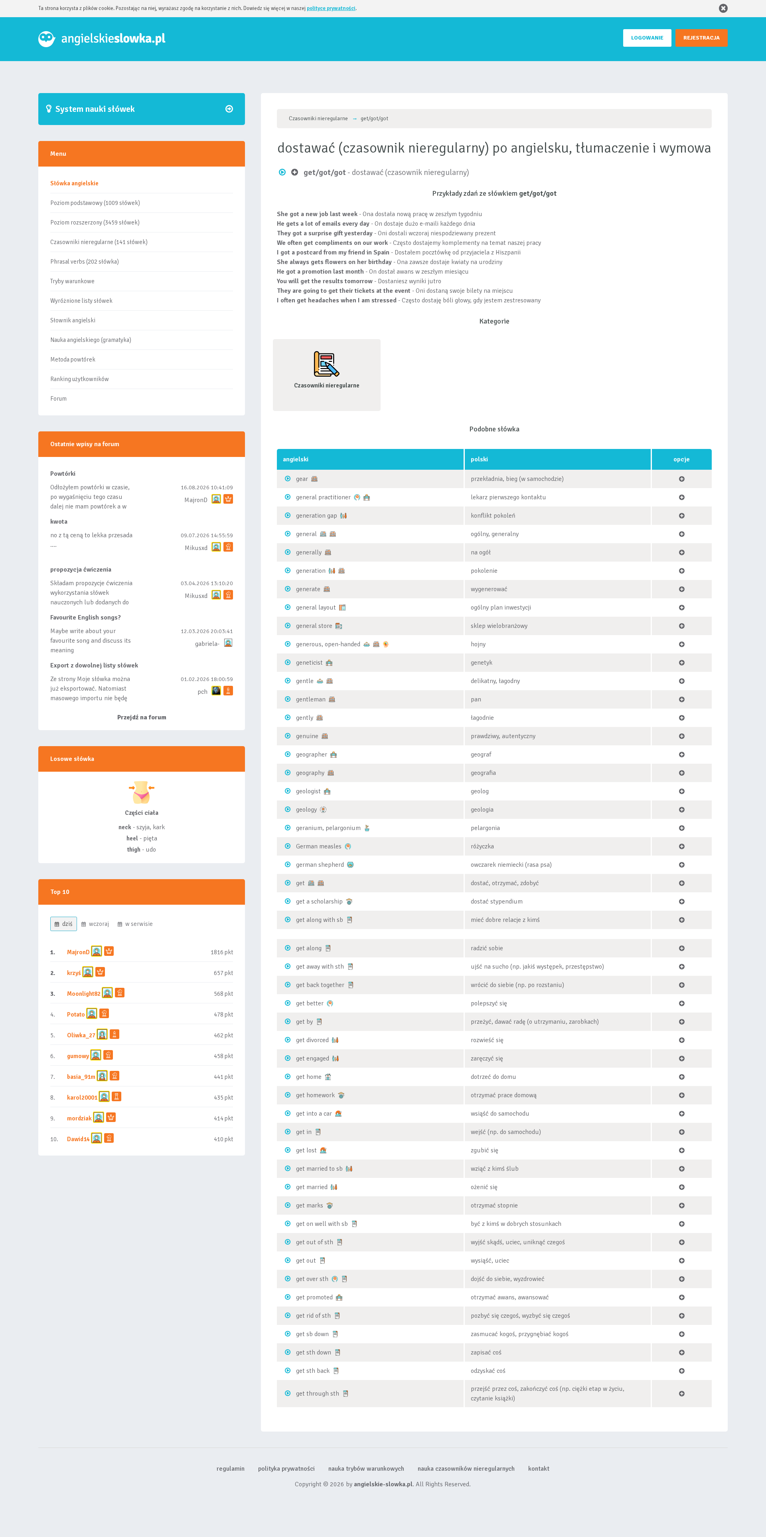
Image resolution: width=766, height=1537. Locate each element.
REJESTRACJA (701, 37)
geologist (308, 791)
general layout (316, 608)
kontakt (538, 1469)
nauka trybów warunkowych (366, 1469)
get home (309, 1077)
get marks (309, 1205)
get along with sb (319, 920)
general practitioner (323, 497)
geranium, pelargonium (328, 828)
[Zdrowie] (357, 497)
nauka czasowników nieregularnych (466, 1469)
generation (311, 571)
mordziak (79, 1118)
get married (312, 1187)
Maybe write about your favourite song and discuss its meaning (90, 640)
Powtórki (62, 474)
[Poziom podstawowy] (323, 533)
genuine (307, 736)
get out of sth (314, 1242)
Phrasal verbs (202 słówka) (84, 261)
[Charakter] (386, 644)
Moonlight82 (84, 993)
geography (310, 773)
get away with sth (320, 967)
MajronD (195, 500)
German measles (319, 846)
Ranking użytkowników (79, 379)
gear (302, 479)
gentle (305, 681)
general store (314, 626)
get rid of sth (313, 1316)
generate (308, 589)
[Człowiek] (366, 644)
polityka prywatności (286, 1469)
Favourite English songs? (85, 618)
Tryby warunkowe (72, 281)
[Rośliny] (367, 827)
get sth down (313, 1352)
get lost (306, 1150)
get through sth (317, 1394)
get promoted (314, 1297)
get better (310, 1003)
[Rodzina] (343, 515)
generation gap (316, 516)
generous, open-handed (328, 644)
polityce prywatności (331, 8)
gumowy (78, 1056)
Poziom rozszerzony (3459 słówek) (95, 222)
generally (309, 552)
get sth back (313, 1371)
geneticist (309, 663)
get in (304, 1132)
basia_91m (81, 1076)
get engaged (312, 1058)
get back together (320, 985)
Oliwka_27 (81, 1035)
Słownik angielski (72, 320)
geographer (311, 755)
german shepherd (320, 865)
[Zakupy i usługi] (339, 625)
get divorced (312, 1040)
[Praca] (366, 497)
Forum (58, 398)
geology (306, 810)
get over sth (312, 1279)
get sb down (312, 1334)
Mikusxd (196, 548)
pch (202, 692)
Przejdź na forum (141, 717)
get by (304, 1022)
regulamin (231, 1469)
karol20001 (82, 1097)
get (300, 883)
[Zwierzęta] (350, 864)
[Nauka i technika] (323, 809)
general (306, 534)
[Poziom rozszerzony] (314, 478)
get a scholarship (319, 902)
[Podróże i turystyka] (338, 1113)
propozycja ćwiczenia (80, 570)
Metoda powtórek (72, 359)
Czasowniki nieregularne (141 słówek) (99, 242)
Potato (76, 1014)
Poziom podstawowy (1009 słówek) (95, 203)
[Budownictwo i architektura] (342, 607)
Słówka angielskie (74, 183)
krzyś (74, 973)
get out (306, 1261)
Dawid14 (78, 1139)
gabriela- (207, 644)
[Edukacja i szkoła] (349, 901)
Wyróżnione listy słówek (81, 300)
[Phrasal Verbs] (349, 919)
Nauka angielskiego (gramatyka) (90, 340)
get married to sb (319, 1169)
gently (304, 718)
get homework (315, 1095)
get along (309, 948)
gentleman (311, 699)
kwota (58, 522)
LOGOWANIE (647, 37)
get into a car (314, 1114)
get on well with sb (322, 1224)
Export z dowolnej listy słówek (94, 665)
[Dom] (328, 1076)
